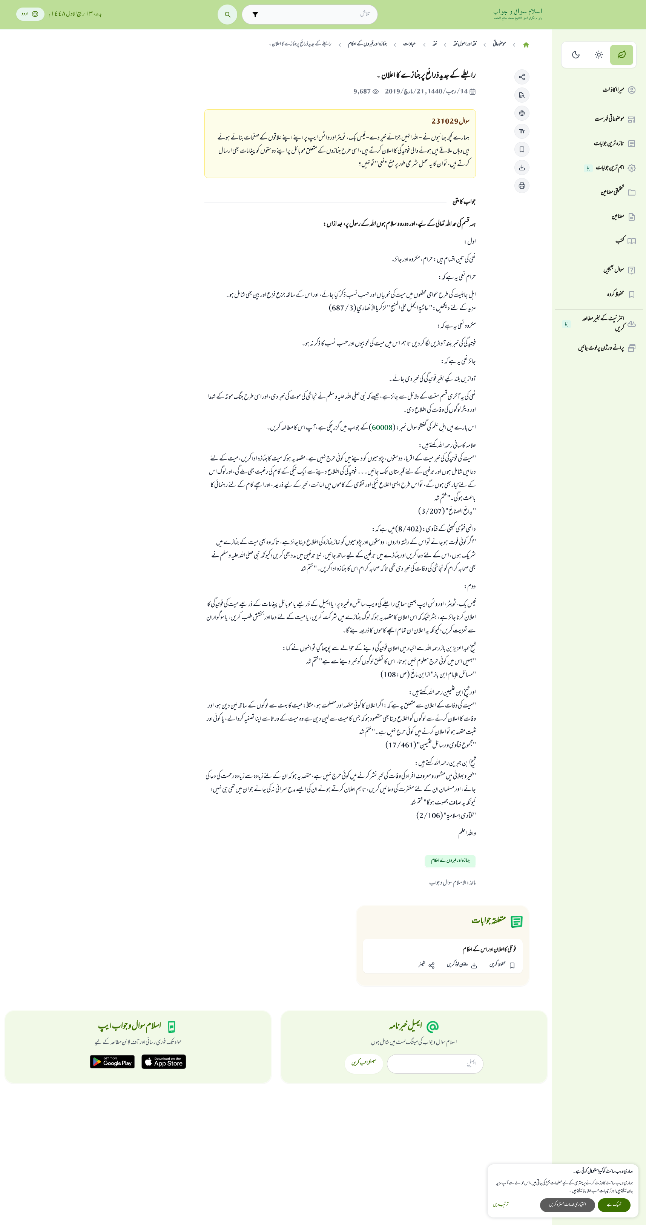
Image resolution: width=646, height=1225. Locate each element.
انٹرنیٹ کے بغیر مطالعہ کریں (594, 324)
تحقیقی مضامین (612, 192)
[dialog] (563, 1190)
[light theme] (599, 55)
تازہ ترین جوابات (609, 143)
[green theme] (621, 55)
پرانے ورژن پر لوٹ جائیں (601, 348)
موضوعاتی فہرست (609, 119)
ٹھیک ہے (614, 1205)
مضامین (618, 217)
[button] (521, 76)
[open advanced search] (255, 14)
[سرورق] (526, 45)
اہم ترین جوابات (605, 168)
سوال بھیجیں (613, 270)
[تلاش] (228, 15)
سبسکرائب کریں (363, 1063)
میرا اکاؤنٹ (613, 90)
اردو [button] (24, 14)
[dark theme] (576, 55)
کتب (619, 241)
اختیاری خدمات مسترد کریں (567, 1205)
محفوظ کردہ (615, 294)
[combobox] (316, 14)
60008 (382, 428)
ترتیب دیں (500, 1205)
